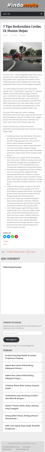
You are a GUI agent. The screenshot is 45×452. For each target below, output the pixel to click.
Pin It (5, 244)
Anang (5, 35)
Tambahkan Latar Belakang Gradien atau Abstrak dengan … (21, 397)
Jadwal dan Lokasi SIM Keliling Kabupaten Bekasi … (19, 366)
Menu (5, 14)
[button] (4, 236)
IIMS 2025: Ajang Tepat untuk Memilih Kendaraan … (22, 427)
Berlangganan (11, 340)
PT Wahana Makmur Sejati (15, 252)
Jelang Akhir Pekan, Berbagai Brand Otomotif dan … (21, 417)
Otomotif (22, 35)
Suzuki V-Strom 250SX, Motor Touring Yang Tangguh (22, 407)
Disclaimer (26, 447)
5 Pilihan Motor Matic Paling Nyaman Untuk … (22, 387)
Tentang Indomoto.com (11, 447)
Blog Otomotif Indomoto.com (28, 443)
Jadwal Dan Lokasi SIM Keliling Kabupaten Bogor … (19, 376)
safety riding (30, 252)
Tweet (5, 241)
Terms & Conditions (22, 449)
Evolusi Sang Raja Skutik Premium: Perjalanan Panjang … (20, 356)
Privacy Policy (7, 449)
